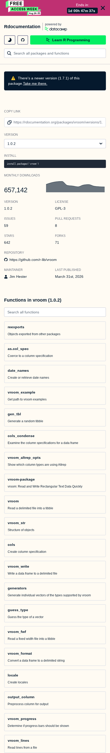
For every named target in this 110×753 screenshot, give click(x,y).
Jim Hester (18, 276)
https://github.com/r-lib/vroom (33, 260)
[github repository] (22, 40)
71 (57, 242)
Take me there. (35, 83)
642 (7, 242)
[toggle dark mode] (9, 40)
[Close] (103, 8)
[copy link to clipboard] (8, 122)
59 (6, 226)
